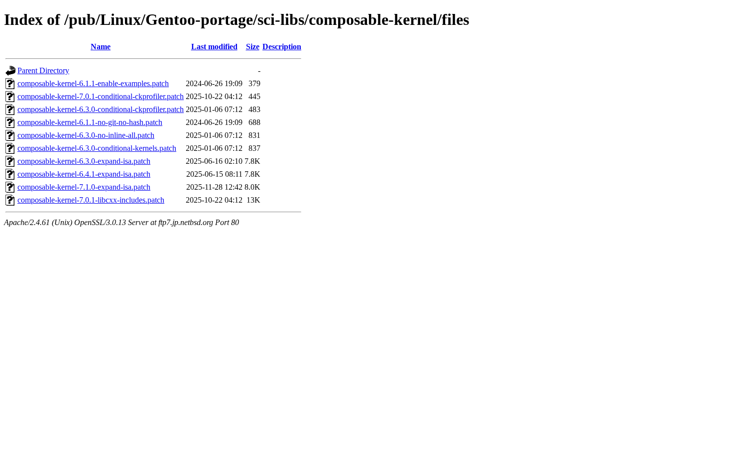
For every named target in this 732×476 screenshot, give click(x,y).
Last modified (214, 46)
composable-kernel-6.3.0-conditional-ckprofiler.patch (100, 109)
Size (252, 46)
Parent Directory (43, 70)
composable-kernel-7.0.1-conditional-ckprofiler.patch (100, 96)
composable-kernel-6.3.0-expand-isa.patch (83, 161)
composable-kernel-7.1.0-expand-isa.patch (83, 187)
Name (101, 46)
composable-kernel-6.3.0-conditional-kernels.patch (96, 148)
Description (281, 46)
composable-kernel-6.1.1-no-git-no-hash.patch (89, 122)
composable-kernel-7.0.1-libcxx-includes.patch (90, 200)
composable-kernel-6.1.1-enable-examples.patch (93, 83)
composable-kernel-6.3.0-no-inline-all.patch (85, 135)
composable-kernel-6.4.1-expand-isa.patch (83, 174)
